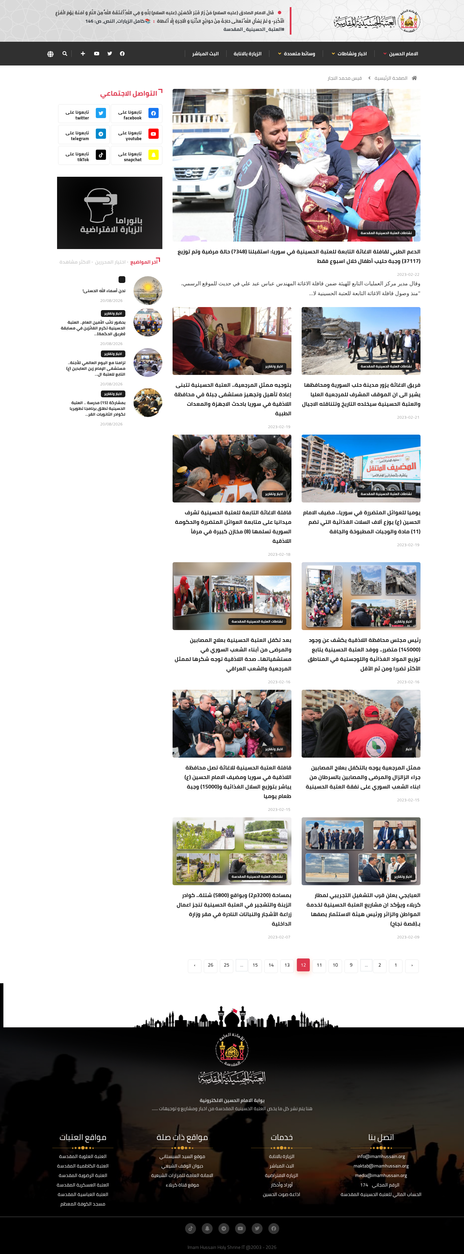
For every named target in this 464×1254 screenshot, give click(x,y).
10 (335, 965)
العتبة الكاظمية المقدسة (83, 1165)
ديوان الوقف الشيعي (182, 1165)
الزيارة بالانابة (248, 53)
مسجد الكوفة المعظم (82, 1203)
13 (287, 965)
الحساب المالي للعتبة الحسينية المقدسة (381, 1194)
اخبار (409, 749)
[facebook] (122, 53)
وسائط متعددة (299, 53)
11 (319, 965)
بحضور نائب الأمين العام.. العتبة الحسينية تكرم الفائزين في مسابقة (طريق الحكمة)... (93, 328)
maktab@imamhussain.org (381, 1165)
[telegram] (223, 1228)
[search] (64, 53)
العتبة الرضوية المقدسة (83, 1175)
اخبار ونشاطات (352, 53)
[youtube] (97, 53)
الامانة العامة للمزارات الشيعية (182, 1175)
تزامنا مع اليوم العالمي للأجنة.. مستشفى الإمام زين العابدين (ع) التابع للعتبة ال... (95, 368)
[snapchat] (207, 1228)
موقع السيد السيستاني (182, 1156)
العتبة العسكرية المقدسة (83, 1184)
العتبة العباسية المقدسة (83, 1194)
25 (226, 965)
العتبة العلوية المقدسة (83, 1156)
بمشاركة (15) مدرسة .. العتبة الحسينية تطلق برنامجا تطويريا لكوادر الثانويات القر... (97, 408)
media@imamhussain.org (381, 1175)
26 (210, 965)
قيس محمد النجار (344, 78)
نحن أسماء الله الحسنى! (104, 290)
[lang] (50, 53)
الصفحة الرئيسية (391, 78)
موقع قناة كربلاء (182, 1184)
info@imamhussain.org (381, 1156)
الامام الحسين (403, 53)
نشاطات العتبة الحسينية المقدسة (386, 233)
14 (271, 965)
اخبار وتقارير (274, 366)
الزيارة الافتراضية (281, 1175)
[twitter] (109, 53)
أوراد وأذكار (282, 1184)
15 (255, 965)
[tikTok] (190, 1228)
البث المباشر (205, 53)
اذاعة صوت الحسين (281, 1194)
